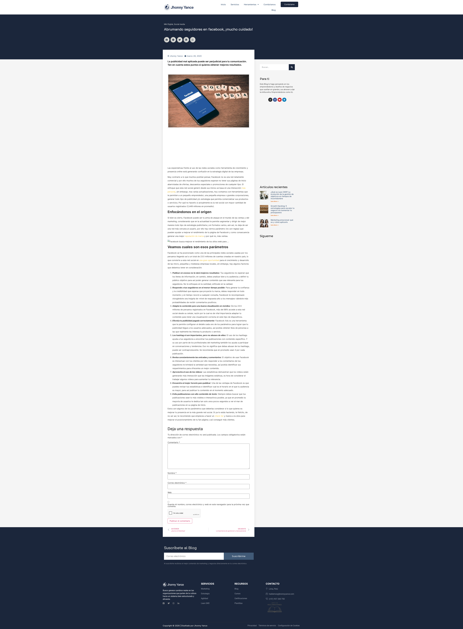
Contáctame (289, 4)
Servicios (235, 4)
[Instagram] (270, 100)
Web (170, 492)
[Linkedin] (284, 100)
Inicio (223, 4)
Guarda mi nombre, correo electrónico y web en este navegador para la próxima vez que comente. (208, 505)
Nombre (172, 473)
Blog (274, 10)
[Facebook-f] (275, 100)
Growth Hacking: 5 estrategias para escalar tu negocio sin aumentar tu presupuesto (282, 209)
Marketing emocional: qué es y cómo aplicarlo (282, 221)
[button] (166, 39)
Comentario (174, 442)
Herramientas (250, 4)
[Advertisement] (209, 148)
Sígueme (266, 236)
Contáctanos (270, 4)
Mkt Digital (168, 24)
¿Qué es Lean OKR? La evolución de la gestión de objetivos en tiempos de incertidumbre (282, 195)
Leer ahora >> (275, 201)
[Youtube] (280, 100)
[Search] (292, 67)
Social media (179, 24)
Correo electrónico (177, 483)
